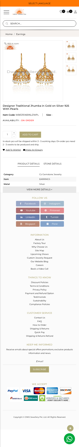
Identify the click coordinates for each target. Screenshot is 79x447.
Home (9, 34)
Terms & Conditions (39, 286)
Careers (39, 265)
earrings (20, 34)
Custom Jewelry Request (39, 258)
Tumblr (54, 217)
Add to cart (30, 134)
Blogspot (30, 223)
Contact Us (39, 317)
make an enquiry (34, 150)
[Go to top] (70, 428)
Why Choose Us (39, 247)
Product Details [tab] (29, 163)
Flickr (54, 223)
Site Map (39, 250)
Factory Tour (39, 243)
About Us (39, 239)
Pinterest (54, 210)
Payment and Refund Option (39, 293)
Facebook (30, 203)
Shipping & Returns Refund (39, 336)
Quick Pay (40, 332)
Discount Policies (39, 282)
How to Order (39, 325)
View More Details (39, 189)
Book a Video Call (39, 269)
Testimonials (39, 297)
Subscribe (39, 369)
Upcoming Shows (39, 254)
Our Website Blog (39, 261)
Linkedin (30, 217)
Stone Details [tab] (52, 163)
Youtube (30, 210)
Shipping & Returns (39, 328)
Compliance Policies (39, 304)
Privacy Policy (39, 289)
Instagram (54, 203)
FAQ (39, 321)
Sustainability (39, 300)
